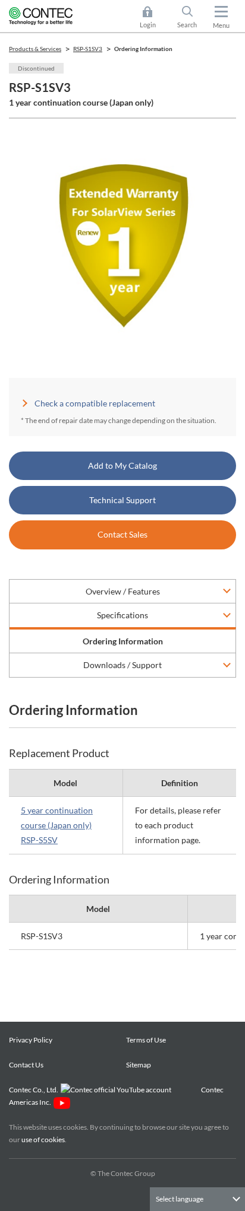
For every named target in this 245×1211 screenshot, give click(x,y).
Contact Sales (122, 534)
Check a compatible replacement (94, 403)
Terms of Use (146, 1039)
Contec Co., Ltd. (35, 1089)
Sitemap (138, 1064)
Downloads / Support (122, 665)
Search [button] (191, 18)
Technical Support (122, 500)
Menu (221, 25)
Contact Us (26, 1064)
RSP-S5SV (39, 840)
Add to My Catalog (122, 465)
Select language (179, 1198)
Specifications (122, 615)
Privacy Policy (30, 1039)
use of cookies (43, 1139)
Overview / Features (123, 591)
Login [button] (153, 18)
